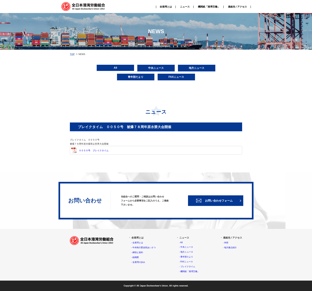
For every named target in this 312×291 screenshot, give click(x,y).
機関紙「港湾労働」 (209, 6)
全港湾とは (166, 6)
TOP (72, 54)
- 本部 (225, 242)
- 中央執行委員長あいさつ (143, 247)
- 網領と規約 (137, 252)
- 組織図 (135, 257)
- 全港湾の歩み (138, 262)
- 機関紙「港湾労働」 (189, 271)
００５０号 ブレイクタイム (94, 150)
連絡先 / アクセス (237, 6)
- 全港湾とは (137, 242)
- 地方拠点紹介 (230, 247)
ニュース (185, 6)
